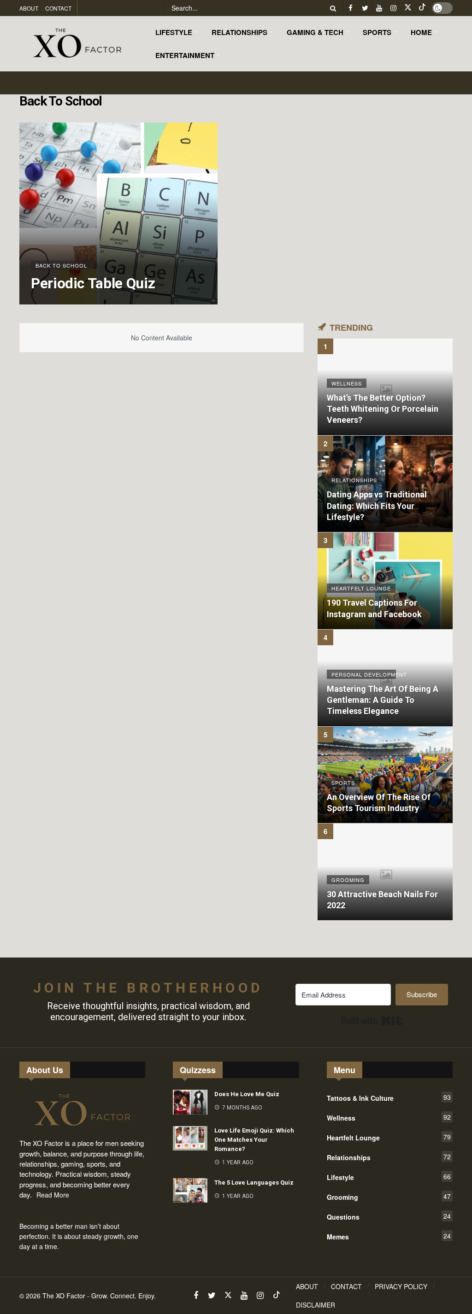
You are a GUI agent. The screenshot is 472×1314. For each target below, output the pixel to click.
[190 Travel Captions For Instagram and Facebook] (385, 580)
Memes (389, 1236)
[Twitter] (365, 8)
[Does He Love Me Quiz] (190, 1102)
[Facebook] (350, 8)
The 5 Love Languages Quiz (254, 1182)
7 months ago (242, 1107)
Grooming (389, 1196)
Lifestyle (389, 1177)
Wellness (389, 1117)
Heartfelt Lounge (389, 1137)
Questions (389, 1216)
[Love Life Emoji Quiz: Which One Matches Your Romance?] (190, 1138)
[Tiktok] (422, 8)
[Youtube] (379, 8)
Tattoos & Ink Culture (389, 1097)
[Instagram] (393, 8)
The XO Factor (63, 1295)
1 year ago (238, 1162)
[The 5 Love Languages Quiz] (190, 1190)
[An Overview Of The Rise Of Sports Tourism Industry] (385, 775)
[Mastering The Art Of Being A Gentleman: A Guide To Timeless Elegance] (385, 678)
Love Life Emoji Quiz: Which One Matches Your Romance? (254, 1139)
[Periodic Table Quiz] (118, 213)
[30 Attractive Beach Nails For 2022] (385, 871)
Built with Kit (371, 1020)
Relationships (389, 1157)
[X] (407, 8)
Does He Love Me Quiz (246, 1094)
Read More (52, 1194)
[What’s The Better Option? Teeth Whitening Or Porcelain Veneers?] (385, 387)
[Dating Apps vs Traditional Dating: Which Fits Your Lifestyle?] (385, 484)
